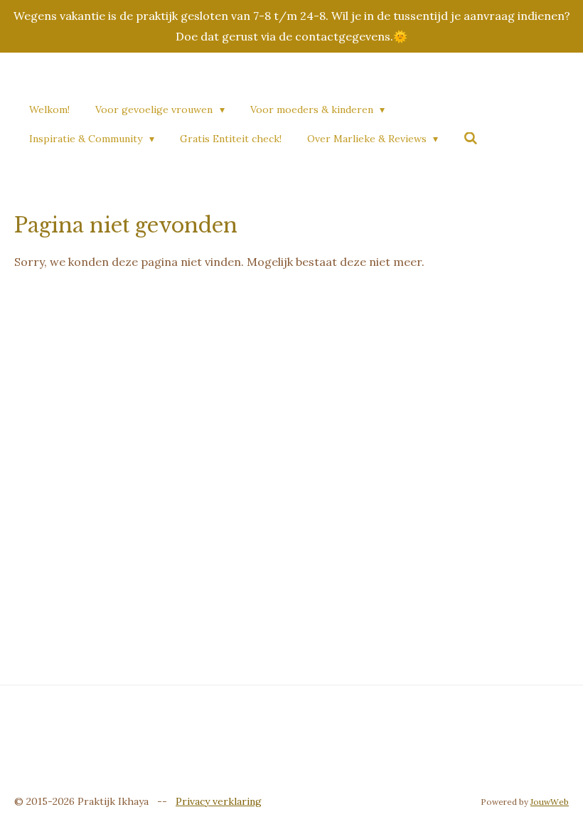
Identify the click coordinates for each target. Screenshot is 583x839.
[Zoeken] (470, 138)
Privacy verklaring (219, 801)
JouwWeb (549, 801)
